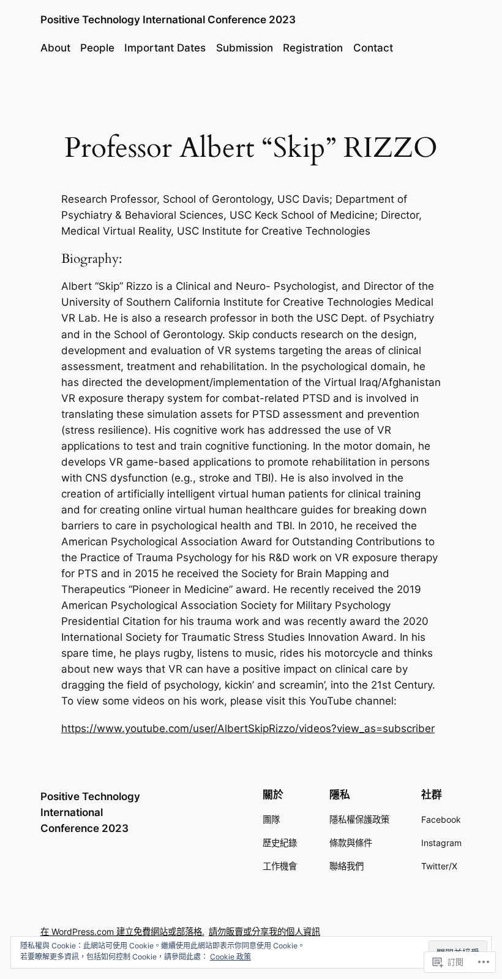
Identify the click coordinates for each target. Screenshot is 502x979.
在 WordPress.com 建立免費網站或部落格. (122, 931)
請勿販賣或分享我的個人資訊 (264, 931)
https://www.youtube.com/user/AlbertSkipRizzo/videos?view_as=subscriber (248, 728)
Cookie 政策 (230, 956)
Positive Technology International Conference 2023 (168, 19)
